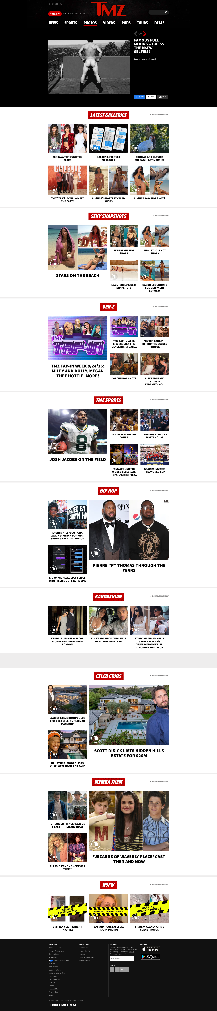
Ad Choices (53, 957)
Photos (90, 23)
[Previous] (135, 34)
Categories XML (55, 979)
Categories (53, 976)
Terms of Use (54, 954)
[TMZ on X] (53, 4)
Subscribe (132, 958)
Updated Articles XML (57, 973)
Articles (52, 964)
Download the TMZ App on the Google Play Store (150, 957)
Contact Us (83, 948)
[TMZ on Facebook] (50, 4)
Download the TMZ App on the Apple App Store (150, 949)
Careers (82, 954)
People (51, 986)
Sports (70, 23)
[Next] (144, 34)
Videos (109, 23)
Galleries (52, 982)
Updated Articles (55, 970)
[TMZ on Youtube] (57, 4)
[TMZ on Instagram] (61, 4)
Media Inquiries (84, 960)
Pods (126, 23)
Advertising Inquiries (86, 957)
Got (55, 13)
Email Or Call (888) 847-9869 (74, 14)
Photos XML (53, 992)
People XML (53, 989)
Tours (142, 23)
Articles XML (53, 967)
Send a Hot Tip (84, 951)
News (53, 23)
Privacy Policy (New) (56, 951)
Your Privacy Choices (61, 960)
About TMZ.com (55, 948)
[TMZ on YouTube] (121, 969)
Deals (159, 23)
